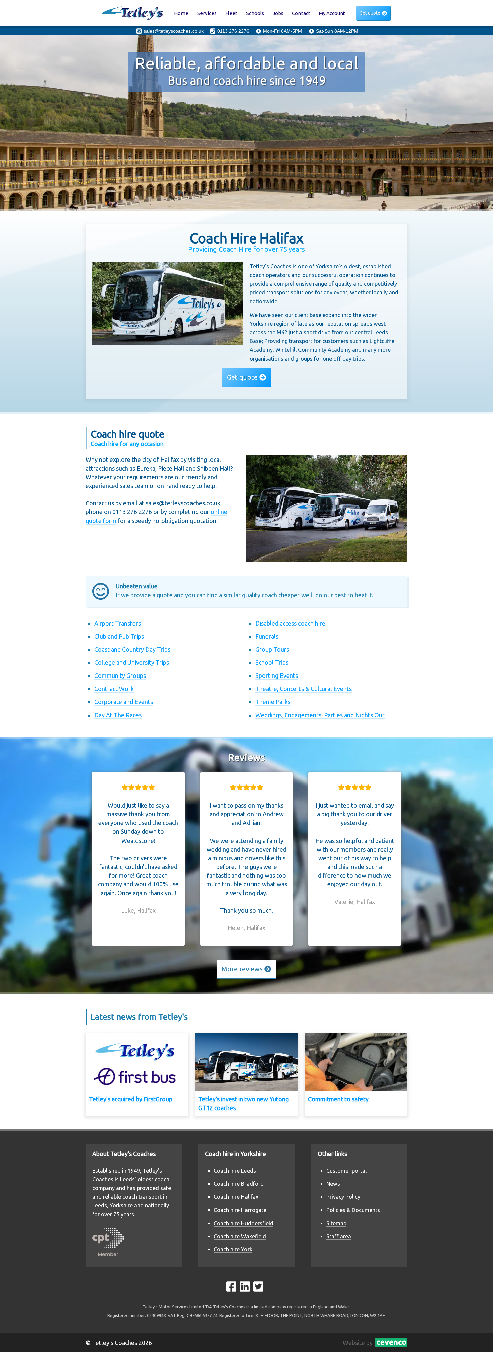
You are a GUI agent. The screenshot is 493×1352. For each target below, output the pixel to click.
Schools (255, 13)
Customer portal (346, 1171)
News (333, 1184)
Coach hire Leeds (235, 1171)
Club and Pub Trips (119, 636)
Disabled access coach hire (290, 623)
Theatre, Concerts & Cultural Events (303, 688)
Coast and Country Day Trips (132, 649)
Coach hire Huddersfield (243, 1223)
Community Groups (120, 675)
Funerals (266, 636)
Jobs (278, 13)
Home (181, 13)
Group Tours (272, 649)
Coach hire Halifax (236, 1197)
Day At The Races (118, 715)
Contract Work (114, 688)
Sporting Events (276, 675)
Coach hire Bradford (239, 1184)
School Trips (271, 662)
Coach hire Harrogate (240, 1210)
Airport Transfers (117, 623)
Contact (301, 13)
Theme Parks (272, 701)
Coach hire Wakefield (240, 1236)
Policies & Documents (353, 1210)
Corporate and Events (123, 701)
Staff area (338, 1236)
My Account (332, 13)
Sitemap (336, 1223)
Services (207, 13)
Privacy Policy (343, 1197)
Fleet (231, 13)
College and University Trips (131, 662)
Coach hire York (233, 1249)
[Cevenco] (390, 1342)
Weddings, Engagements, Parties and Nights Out (320, 715)
